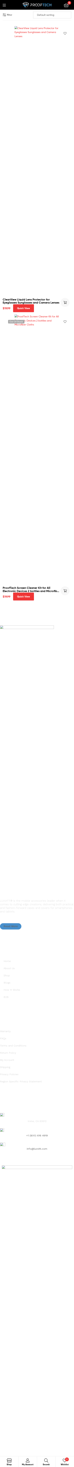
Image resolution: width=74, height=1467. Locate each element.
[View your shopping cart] (66, 4)
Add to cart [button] (65, 302)
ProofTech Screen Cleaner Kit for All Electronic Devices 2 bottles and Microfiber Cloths (31, 589)
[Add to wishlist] (65, 33)
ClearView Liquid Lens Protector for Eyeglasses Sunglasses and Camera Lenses (31, 301)
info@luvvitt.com (37, 1148)
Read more (65, 590)
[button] (10, 926)
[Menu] (6, 5)
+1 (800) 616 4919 (37, 1135)
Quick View (23, 308)
